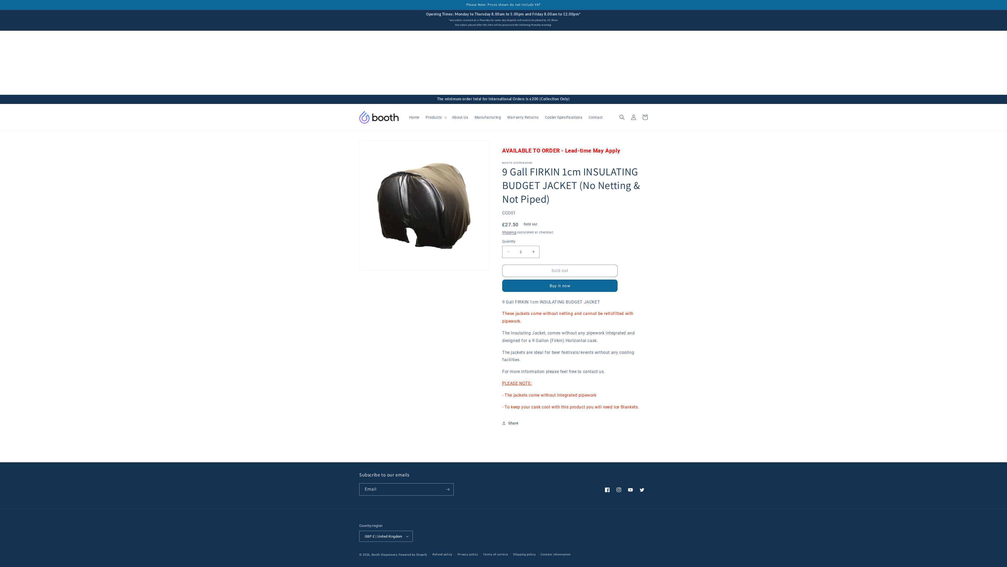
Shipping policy (524, 554)
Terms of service (495, 554)
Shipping (509, 232)
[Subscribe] (447, 489)
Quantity (508, 241)
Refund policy (442, 554)
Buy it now (560, 286)
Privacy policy (468, 554)
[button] (435, 117)
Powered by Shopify (413, 554)
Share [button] (513, 423)
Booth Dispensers (385, 554)
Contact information (555, 554)
